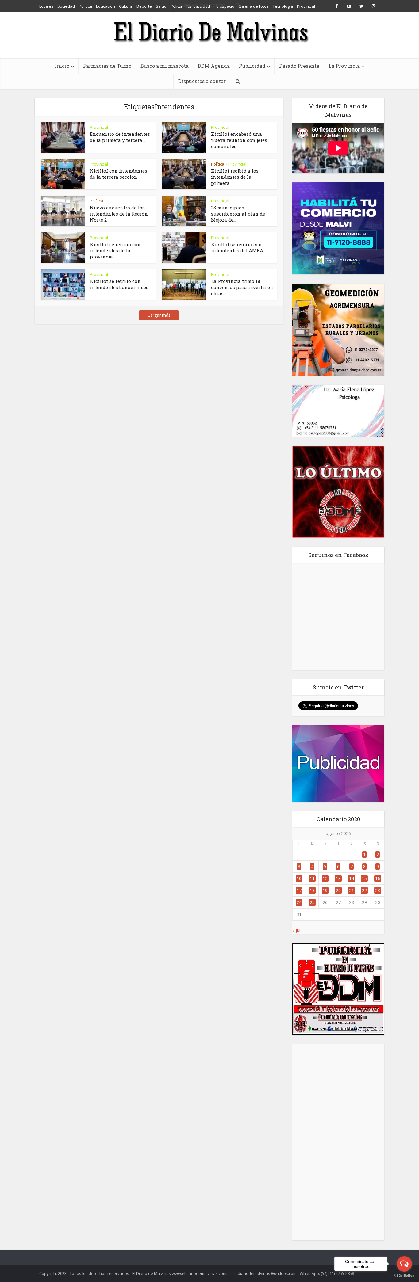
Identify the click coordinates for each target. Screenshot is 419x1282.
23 (377, 890)
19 (325, 890)
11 (312, 878)
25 (312, 902)
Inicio (62, 66)
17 (299, 890)
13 (338, 878)
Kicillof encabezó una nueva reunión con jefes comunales (239, 140)
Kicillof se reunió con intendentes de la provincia (115, 250)
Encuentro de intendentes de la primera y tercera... (120, 137)
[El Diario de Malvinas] (209, 31)
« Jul (296, 930)
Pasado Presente (299, 66)
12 (325, 878)
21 (351, 890)
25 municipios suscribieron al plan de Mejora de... (238, 213)
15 (364, 878)
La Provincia (344, 66)
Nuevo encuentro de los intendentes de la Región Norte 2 (119, 213)
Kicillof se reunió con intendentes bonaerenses (119, 284)
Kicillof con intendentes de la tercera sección (118, 174)
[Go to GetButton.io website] (404, 1276)
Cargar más (159, 315)
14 (351, 878)
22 (364, 890)
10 (299, 878)
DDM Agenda (214, 66)
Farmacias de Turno (107, 66)
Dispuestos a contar (202, 81)
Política (217, 164)
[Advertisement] (338, 1142)
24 (299, 902)
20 (338, 890)
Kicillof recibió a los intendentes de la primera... (235, 177)
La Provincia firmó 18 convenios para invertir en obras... (242, 287)
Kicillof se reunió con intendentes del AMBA (237, 247)
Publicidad (252, 66)
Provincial (99, 127)
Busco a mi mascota (164, 66)
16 (377, 878)
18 (312, 890)
